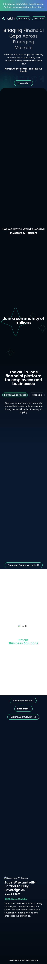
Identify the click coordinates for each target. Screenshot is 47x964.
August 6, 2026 (12, 894)
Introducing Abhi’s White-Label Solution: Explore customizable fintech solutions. (23, 6)
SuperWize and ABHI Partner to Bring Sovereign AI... (20, 886)
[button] (23, 709)
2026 (7, 899)
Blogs (14, 899)
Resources (22, 708)
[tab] (15, 395)
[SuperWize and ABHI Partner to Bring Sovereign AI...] (16, 878)
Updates (22, 899)
